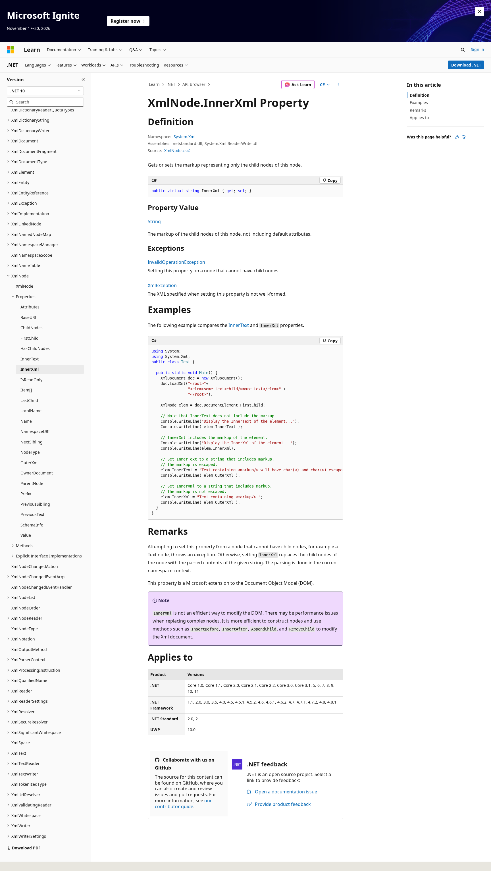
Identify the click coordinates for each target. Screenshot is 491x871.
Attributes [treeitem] (29, 307)
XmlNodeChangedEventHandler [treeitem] (41, 587)
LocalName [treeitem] (30, 410)
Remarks (418, 110)
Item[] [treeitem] (26, 390)
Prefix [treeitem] (25, 493)
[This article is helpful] (456, 137)
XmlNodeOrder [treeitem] (25, 608)
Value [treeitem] (25, 535)
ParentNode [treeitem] (31, 483)
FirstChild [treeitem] (29, 338)
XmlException (162, 285)
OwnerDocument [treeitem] (36, 473)
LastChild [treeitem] (29, 400)
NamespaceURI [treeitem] (35, 431)
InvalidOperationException (176, 262)
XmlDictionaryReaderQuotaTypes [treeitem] (42, 110)
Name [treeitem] (26, 421)
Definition (419, 95)
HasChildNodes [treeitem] (35, 348)
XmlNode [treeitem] (24, 286)
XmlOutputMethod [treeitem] (29, 649)
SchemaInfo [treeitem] (31, 525)
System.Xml (184, 136)
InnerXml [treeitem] (29, 369)
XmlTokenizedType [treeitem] (29, 784)
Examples (419, 102)
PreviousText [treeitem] (32, 514)
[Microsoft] (10, 49)
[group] (245, 432)
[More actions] (338, 84)
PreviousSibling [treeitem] (35, 504)
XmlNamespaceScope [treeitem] (31, 255)
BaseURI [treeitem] (28, 317)
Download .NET (466, 65)
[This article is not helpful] (463, 137)
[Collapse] (83, 79)
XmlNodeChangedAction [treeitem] (34, 566)
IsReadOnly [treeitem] (31, 379)
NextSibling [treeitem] (31, 442)
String (154, 221)
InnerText (238, 325)
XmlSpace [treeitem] (20, 742)
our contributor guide (183, 803)
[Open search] (463, 50)
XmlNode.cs (175, 150)
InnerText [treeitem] (29, 359)
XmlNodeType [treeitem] (24, 628)
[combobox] (45, 91)
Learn (154, 84)
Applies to (419, 117)
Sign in (477, 49)
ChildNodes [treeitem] (31, 327)
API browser (193, 84)
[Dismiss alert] (479, 11)
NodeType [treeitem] (30, 452)
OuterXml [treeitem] (29, 462)
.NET (171, 84)
